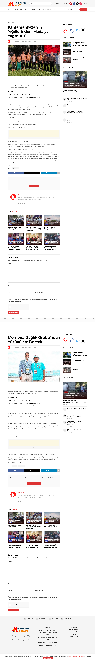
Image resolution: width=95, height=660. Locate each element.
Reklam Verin (74, 636)
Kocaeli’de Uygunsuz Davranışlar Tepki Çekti (70, 91)
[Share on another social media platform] (58, 173)
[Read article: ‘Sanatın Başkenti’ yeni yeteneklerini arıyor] (67, 52)
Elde (13, 168)
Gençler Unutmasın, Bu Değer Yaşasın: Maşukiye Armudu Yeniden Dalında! (80, 44)
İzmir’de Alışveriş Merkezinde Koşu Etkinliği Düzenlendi (24, 97)
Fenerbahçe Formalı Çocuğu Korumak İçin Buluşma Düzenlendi (32, 248)
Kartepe (27, 9)
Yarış (24, 466)
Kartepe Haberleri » (21, 646)
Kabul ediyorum (48, 658)
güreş (17, 168)
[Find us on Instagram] (80, 3)
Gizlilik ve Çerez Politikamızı (76, 656)
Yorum (10, 263)
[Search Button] (50, 3)
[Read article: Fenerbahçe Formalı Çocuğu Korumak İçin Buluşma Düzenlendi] (34, 239)
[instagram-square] (83, 30)
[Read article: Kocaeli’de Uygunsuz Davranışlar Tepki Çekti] (75, 80)
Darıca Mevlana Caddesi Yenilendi (47, 642)
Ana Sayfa (9, 22)
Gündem (38, 9)
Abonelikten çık (35, 483)
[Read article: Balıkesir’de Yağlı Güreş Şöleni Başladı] (16, 220)
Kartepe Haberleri (13, 9)
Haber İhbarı (73, 9)
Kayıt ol (65, 3)
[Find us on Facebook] (74, 3)
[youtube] (66, 30)
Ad (9, 285)
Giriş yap (57, 3)
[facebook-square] (72, 30)
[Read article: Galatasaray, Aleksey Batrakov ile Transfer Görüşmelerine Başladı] (52, 239)
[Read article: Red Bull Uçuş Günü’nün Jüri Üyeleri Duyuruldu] (52, 220)
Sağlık (19, 466)
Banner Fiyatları (73, 629)
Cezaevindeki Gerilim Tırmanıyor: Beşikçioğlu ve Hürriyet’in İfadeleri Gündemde (75, 113)
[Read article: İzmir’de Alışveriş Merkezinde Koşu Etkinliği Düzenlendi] (34, 220)
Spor (13, 22)
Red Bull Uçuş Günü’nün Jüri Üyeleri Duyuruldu (21, 100)
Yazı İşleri (15, 41)
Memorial (15, 466)
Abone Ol (34, 186)
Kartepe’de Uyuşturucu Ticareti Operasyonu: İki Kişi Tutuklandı (74, 105)
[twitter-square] (77, 30)
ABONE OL (83, 9)
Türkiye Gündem (51, 9)
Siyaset (33, 9)
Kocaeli (21, 9)
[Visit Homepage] (17, 4)
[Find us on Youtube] (70, 3)
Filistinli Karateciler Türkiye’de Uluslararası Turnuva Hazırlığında (14, 248)
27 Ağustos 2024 (23, 41)
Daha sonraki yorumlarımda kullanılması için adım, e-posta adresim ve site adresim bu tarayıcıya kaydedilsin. (33, 300)
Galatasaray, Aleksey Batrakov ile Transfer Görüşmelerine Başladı (50, 248)
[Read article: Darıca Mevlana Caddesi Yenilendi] (67, 60)
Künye (74, 634)
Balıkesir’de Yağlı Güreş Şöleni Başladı (19, 94)
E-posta (10, 292)
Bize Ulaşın (74, 627)
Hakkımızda (74, 632)
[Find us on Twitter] (77, 3)
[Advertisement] (47, 16)
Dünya (44, 9)
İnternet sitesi (39, 292)
